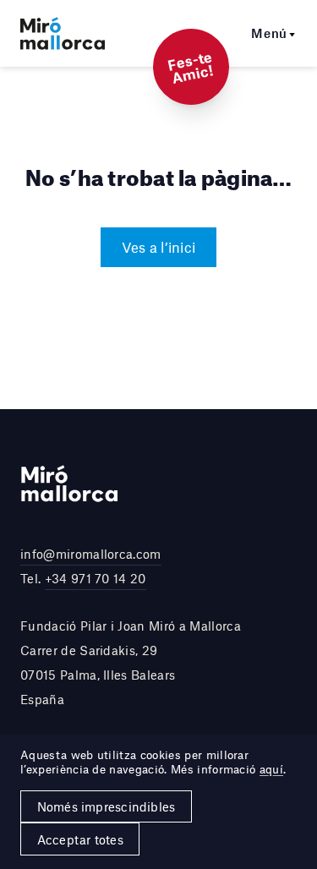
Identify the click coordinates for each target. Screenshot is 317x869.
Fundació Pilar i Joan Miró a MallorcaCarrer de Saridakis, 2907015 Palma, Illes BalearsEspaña (130, 662)
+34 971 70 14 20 (95, 578)
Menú (269, 33)
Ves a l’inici (158, 246)
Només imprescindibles (106, 806)
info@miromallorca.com (90, 553)
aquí (271, 769)
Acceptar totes (80, 839)
